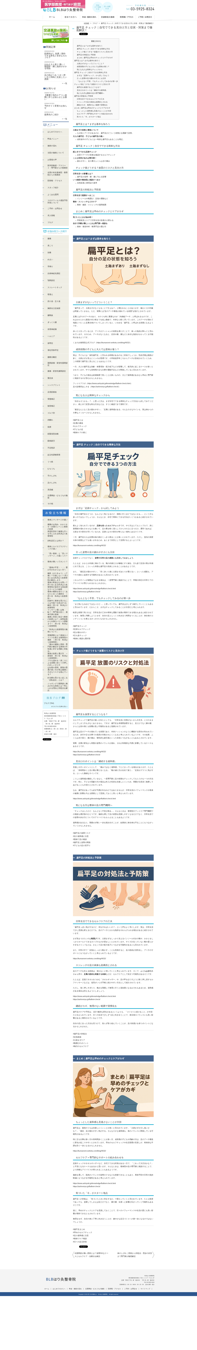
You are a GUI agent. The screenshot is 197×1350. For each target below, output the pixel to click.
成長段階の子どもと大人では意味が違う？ (93, 66)
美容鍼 (50, 490)
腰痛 (49, 239)
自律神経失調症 (54, 273)
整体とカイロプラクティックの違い (58, 548)
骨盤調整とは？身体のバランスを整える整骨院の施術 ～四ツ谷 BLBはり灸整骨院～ (58, 638)
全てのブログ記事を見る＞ (59, 706)
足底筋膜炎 (52, 392)
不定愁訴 (51, 448)
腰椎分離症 (52, 357)
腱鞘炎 (50, 315)
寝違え (50, 294)
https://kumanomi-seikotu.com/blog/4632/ (89, 545)
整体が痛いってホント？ (58, 562)
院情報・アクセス (126, 18)
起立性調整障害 (54, 455)
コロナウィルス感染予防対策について (58, 201)
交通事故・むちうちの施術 (107, 18)
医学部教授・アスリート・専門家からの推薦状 (58, 167)
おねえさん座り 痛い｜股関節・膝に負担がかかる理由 (55, 66)
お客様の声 (52, 160)
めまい (50, 259)
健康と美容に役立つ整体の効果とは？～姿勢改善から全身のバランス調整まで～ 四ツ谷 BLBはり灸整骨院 (58, 621)
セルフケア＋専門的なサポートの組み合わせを (95, 114)
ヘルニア (51, 336)
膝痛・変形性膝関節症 (57, 371)
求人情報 (51, 215)
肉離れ (50, 420)
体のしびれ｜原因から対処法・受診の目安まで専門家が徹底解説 (134, 1254)
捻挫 (49, 427)
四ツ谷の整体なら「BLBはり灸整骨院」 (98, 1294)
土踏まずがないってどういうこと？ (90, 63)
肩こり (50, 246)
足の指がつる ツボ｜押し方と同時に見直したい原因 (55, 77)
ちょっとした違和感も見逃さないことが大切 (94, 111)
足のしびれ (52, 483)
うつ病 (50, 462)
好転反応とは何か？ (56, 541)
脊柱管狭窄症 (53, 350)
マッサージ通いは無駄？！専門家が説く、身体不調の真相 (58, 612)
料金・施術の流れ (89, 18)
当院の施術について (56, 153)
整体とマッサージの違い (58, 520)
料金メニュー (53, 139)
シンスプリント (54, 385)
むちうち (51, 469)
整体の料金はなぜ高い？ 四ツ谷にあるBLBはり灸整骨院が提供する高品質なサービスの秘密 (58, 585)
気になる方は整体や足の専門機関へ (90, 93)
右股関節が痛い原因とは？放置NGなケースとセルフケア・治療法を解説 (91, 1254)
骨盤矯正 (51, 399)
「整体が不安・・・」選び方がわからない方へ (58, 568)
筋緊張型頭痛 (53, 434)
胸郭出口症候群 (54, 308)
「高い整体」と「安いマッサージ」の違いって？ (58, 554)
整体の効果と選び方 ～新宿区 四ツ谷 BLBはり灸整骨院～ (58, 656)
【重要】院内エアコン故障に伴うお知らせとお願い (55, 97)
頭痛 (49, 252)
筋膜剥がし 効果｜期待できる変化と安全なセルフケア (55, 55)
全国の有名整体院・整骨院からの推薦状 (58, 174)
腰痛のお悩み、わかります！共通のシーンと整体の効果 (58, 526)
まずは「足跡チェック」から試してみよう (93, 75)
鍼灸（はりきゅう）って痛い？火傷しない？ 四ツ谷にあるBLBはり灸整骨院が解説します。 (58, 576)
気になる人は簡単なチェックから (89, 69)
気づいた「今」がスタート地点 (89, 117)
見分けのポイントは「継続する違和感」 (92, 90)
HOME (86, 23)
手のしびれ (52, 476)
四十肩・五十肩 (54, 301)
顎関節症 (51, 280)
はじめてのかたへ (70, 18)
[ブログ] (56, 700)
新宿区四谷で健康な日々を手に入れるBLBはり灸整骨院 (58, 533)
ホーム (52, 18)
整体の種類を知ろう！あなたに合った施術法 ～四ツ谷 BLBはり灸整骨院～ (58, 595)
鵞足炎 (50, 378)
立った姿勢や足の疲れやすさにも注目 (91, 78)
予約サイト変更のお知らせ (55, 107)
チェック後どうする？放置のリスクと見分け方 (95, 52)
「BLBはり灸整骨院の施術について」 (57, 630)
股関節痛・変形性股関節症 (58, 364)
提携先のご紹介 (51, 114)
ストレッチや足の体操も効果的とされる (92, 102)
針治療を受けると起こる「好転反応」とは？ (58, 679)
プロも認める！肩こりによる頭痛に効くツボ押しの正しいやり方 (58, 663)
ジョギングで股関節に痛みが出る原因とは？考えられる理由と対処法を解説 (58, 687)
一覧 (65, 83)
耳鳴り (50, 266)
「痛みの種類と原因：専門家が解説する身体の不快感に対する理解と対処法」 (58, 647)
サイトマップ (145, 1289)
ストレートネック (55, 287)
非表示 (98, 41)
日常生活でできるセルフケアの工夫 (90, 99)
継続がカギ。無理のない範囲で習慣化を (92, 105)
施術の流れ (52, 146)
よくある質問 (53, 195)
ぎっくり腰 (52, 322)
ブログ (95, 23)
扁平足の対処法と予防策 (86, 55)
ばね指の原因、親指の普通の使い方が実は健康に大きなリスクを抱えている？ (58, 670)
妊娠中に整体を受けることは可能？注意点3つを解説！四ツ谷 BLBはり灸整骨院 (58, 604)
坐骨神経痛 (52, 329)
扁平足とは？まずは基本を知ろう (89, 46)
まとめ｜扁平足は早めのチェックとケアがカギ (95, 58)
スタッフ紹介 (53, 188)
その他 (50, 504)
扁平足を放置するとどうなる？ (89, 87)
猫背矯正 (51, 406)
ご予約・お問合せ (145, 18)
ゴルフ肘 (51, 413)
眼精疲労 (51, 441)
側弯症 (50, 343)
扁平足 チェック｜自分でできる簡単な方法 (93, 49)
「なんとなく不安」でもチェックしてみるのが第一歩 (97, 81)
